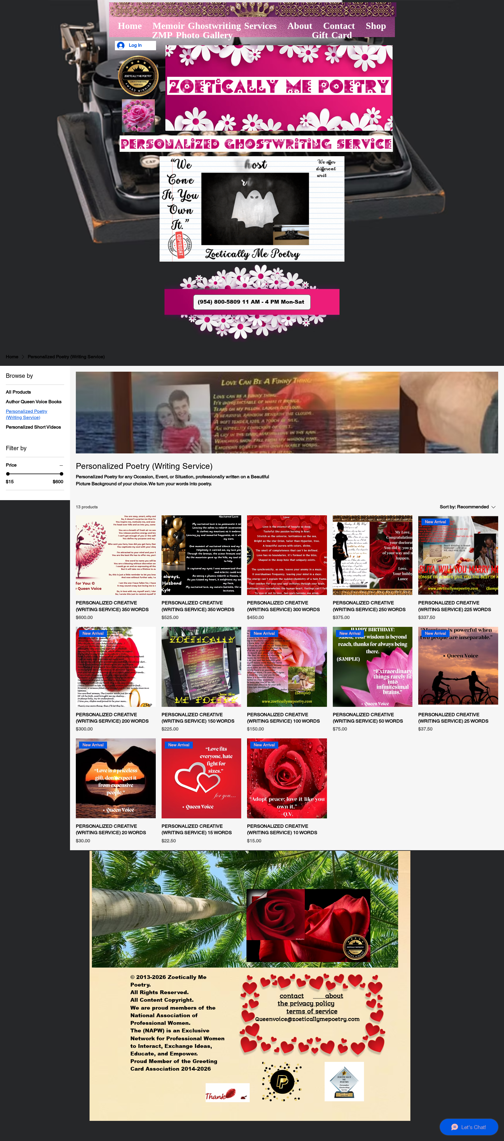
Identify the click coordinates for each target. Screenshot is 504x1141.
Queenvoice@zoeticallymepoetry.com (307, 1019)
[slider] (7, 473)
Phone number (205, 288)
